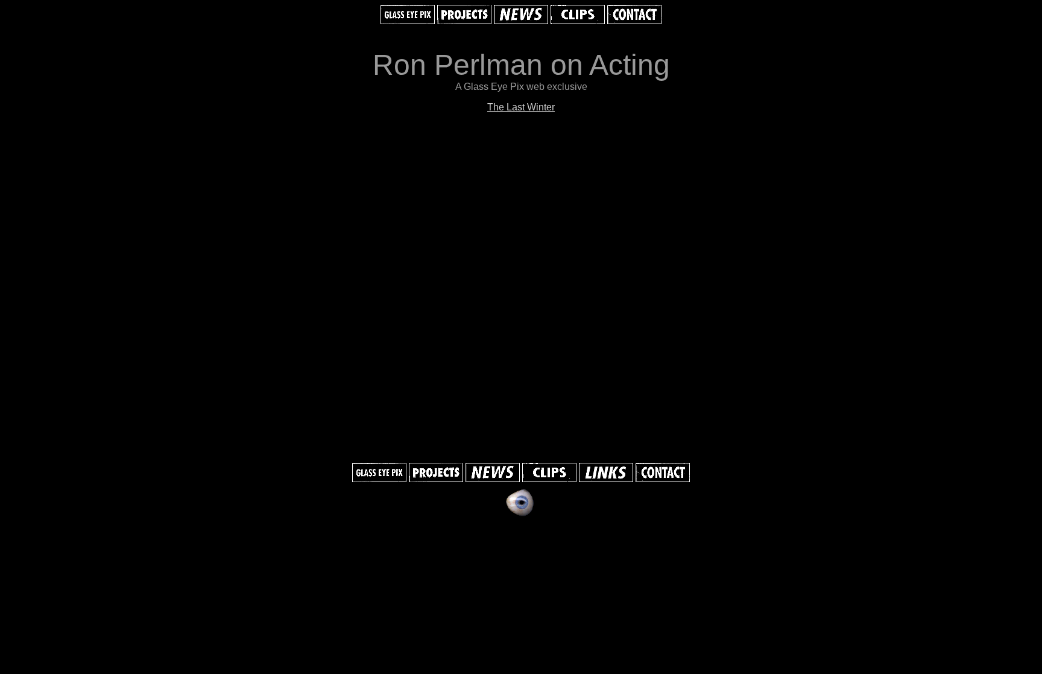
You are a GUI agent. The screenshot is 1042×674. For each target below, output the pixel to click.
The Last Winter (521, 107)
